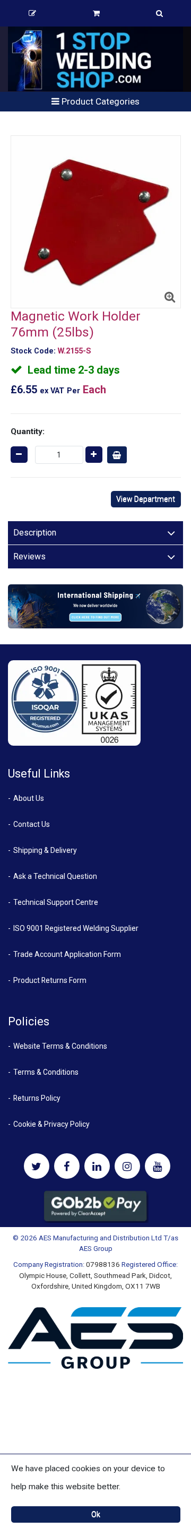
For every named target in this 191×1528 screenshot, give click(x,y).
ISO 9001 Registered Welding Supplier (75, 928)
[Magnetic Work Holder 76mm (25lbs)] (95, 222)
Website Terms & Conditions (60, 1046)
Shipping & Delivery (45, 850)
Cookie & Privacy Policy (51, 1124)
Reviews (29, 556)
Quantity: (28, 431)
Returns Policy (36, 1098)
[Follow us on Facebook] (67, 1166)
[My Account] (32, 13)
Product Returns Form (49, 980)
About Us (28, 798)
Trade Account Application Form (67, 954)
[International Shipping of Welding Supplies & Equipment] (95, 605)
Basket (96, 13)
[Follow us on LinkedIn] (97, 1166)
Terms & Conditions (46, 1072)
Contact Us (31, 824)
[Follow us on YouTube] (157, 1166)
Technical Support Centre (55, 902)
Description (34, 533)
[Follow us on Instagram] (127, 1166)
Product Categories (99, 101)
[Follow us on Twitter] (36, 1166)
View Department (145, 499)
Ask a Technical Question (55, 876)
